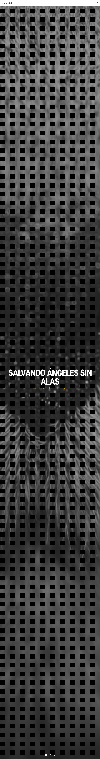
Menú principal (7, 3)
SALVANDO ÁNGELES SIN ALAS (50, 377)
